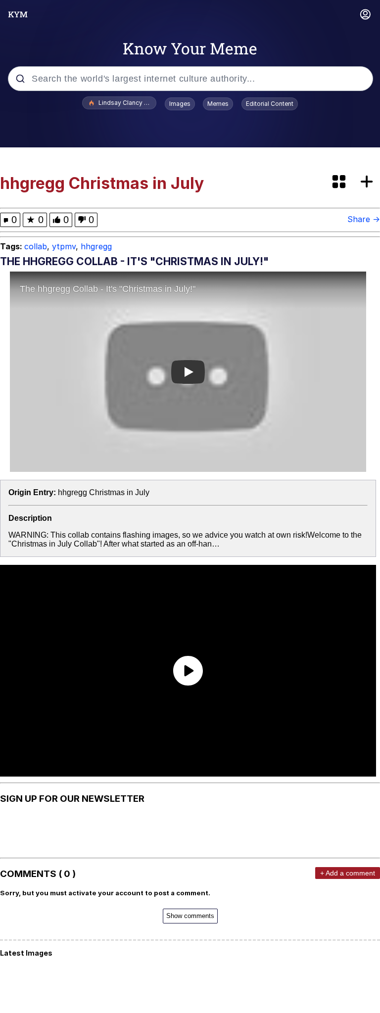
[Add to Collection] (368, 182)
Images (179, 103)
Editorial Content (269, 103)
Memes (218, 103)
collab (35, 246)
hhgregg (96, 246)
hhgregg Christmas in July (103, 492)
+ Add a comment (347, 873)
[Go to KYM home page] (18, 14)
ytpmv (64, 246)
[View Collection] (340, 182)
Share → (363, 219)
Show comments (190, 916)
